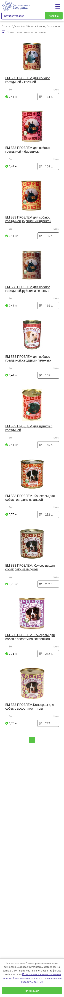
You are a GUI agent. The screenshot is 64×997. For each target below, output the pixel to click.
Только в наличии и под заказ (26, 32)
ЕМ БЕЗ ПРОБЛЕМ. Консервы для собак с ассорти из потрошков (30, 637)
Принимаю (32, 991)
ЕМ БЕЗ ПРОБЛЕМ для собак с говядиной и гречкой (27, 80)
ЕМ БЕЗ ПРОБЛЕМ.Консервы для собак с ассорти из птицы (29, 706)
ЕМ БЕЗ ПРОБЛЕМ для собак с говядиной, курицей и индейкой (28, 219)
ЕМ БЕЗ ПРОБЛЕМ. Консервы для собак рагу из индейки (30, 567)
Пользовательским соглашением (41, 974)
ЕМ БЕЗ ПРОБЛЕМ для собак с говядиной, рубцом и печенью (27, 289)
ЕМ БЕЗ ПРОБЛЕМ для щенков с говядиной (28, 428)
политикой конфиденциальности (21, 978)
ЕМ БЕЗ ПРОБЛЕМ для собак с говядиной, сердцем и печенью (28, 358)
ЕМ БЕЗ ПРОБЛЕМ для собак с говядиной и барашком (27, 149)
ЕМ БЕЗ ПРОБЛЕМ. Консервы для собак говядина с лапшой (30, 497)
